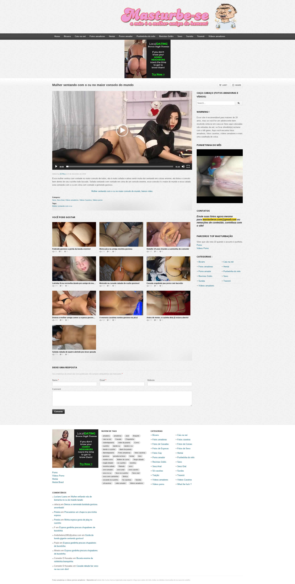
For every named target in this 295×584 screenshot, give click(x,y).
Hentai (112, 36)
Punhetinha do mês (146, 36)
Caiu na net (80, 36)
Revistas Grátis (166, 36)
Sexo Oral (181, 466)
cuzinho (106, 446)
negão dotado (108, 463)
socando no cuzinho (110, 480)
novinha (133, 463)
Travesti (201, 36)
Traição (155, 475)
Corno (136, 443)
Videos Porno (203, 248)
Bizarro (67, 36)
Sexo (179, 36)
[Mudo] (183, 166)
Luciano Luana (60, 497)
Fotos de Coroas (184, 444)
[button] (122, 130)
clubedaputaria (108, 443)
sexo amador (108, 470)
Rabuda (121, 466)
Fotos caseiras (184, 439)
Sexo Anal (60, 200)
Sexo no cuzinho (122, 473)
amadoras (117, 436)
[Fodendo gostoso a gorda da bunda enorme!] (74, 234)
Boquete (136, 436)
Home (57, 36)
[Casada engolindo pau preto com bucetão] (168, 268)
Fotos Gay (157, 453)
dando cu (116, 446)
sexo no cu (107, 473)
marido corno (108, 459)
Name (54, 380)
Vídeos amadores (216, 36)
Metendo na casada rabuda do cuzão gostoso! (119, 283)
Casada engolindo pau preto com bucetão (165, 283)
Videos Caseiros (85, 200)
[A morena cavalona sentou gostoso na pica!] (121, 303)
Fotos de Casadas (160, 444)
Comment (56, 389)
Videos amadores (136, 483)
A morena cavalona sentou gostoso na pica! (118, 318)
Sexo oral (135, 473)
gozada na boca (119, 456)
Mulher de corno (123, 459)
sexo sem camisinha (110, 476)
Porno (199, 245)
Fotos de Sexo (183, 448)
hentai (132, 456)
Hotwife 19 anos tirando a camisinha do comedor (168, 249)
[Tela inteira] (188, 166)
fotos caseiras (140, 453)
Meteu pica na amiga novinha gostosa (115, 249)
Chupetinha (130, 439)
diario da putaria (125, 449)
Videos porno (97, 200)
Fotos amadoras (97, 36)
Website (151, 380)
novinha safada (108, 466)
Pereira (57, 512)
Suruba (189, 36)
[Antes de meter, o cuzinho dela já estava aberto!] (168, 303)
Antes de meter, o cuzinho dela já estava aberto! (168, 318)
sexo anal (120, 470)
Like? (224, 85)
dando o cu (128, 446)
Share (238, 85)
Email (102, 380)
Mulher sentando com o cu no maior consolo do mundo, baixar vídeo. (122, 191)
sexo (130, 466)
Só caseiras (157, 471)
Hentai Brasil (58, 482)
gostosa (106, 456)
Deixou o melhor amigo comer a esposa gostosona (74, 318)
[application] (122, 130)
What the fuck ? (184, 484)
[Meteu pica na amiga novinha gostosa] (121, 234)
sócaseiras (107, 483)
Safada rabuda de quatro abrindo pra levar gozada (74, 352)
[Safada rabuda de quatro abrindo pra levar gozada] (74, 337)
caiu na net (107, 439)
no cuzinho (121, 463)
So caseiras (126, 480)
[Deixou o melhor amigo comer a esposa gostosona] (74, 303)
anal (127, 436)
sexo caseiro (133, 470)
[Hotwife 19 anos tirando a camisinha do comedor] (168, 234)
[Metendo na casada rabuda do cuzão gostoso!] (121, 268)
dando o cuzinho (109, 449)
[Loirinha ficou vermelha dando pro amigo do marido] (74, 268)
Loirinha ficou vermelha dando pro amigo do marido (74, 283)
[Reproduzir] (56, 166)
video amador (121, 483)
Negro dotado (139, 459)
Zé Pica (62, 174)
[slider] (119, 166)
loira (139, 456)
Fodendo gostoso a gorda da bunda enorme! (71, 249)
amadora (106, 436)
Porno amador (126, 36)
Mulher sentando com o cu (62, 206)
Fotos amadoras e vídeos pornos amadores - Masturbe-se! (74, 580)
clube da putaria (124, 443)
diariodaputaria (108, 453)
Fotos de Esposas (160, 448)
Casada (118, 439)
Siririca (125, 476)
